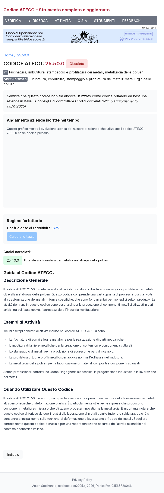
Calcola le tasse (22, 236)
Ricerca (40, 21)
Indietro (13, 454)
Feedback (131, 21)
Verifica (13, 21)
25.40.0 (13, 260)
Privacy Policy (82, 480)
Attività (63, 21)
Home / (9, 55)
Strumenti (104, 21)
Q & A (82, 21)
